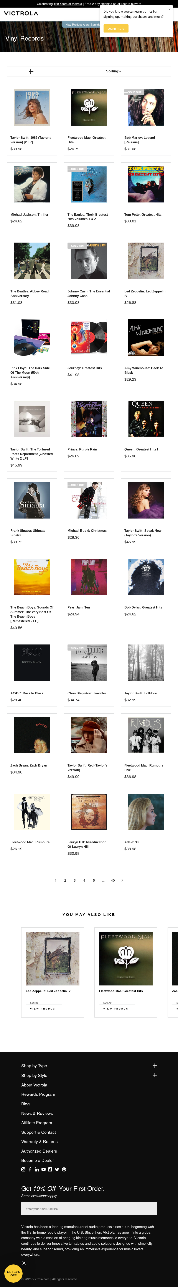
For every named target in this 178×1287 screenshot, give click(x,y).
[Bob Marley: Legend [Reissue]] (146, 107)
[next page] (122, 880)
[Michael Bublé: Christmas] (89, 500)
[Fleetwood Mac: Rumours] (32, 812)
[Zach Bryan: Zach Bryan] (32, 735)
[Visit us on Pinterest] (64, 1170)
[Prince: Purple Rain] (89, 419)
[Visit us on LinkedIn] (37, 1170)
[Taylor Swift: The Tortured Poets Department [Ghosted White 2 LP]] (32, 419)
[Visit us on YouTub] (43, 1170)
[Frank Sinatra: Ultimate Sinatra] (32, 500)
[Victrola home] (21, 14)
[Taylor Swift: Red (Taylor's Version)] (89, 735)
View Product (44, 1009)
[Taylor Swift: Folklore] (146, 662)
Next (89, 1025)
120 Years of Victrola (68, 4)
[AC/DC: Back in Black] (32, 662)
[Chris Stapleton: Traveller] (89, 662)
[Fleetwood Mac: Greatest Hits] (89, 107)
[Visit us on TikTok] (50, 1170)
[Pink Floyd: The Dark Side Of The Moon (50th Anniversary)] (32, 337)
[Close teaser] (24, 1263)
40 (113, 880)
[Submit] (152, 1208)
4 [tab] (140, 1030)
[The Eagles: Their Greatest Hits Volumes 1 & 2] (89, 184)
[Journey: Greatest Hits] (89, 337)
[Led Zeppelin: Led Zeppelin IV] (146, 261)
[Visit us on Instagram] (23, 1170)
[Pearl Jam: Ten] (89, 577)
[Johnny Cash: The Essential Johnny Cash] (89, 261)
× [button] (169, 9)
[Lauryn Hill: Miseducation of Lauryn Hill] (89, 812)
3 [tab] (106, 1030)
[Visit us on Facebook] (30, 1170)
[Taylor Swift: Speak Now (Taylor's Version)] (146, 500)
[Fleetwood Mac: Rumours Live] (146, 735)
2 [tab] (72, 1030)
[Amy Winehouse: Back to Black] (146, 337)
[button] (13, 1273)
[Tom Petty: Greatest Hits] (146, 184)
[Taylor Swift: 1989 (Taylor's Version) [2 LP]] (32, 107)
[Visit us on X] (57, 1170)
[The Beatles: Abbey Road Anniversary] (32, 261)
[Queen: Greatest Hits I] (146, 419)
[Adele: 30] (146, 812)
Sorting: (112, 71)
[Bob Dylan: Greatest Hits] (146, 577)
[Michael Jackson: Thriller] (32, 184)
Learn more (116, 28)
